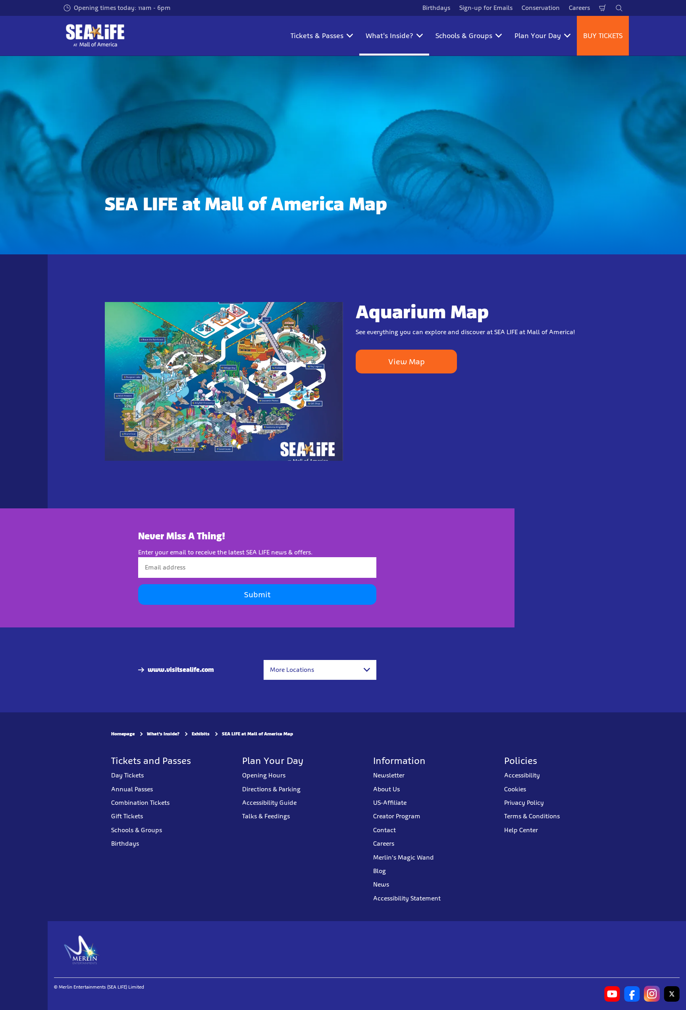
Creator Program (396, 816)
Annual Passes (132, 789)
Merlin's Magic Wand (403, 857)
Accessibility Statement (407, 898)
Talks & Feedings (266, 816)
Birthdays (436, 8)
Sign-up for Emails (486, 8)
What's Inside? (163, 734)
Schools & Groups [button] (463, 35)
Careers (579, 8)
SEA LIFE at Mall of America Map (257, 734)
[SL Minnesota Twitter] (672, 994)
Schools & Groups (136, 830)
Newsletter (389, 775)
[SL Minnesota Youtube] (612, 994)
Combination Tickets (140, 802)
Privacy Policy (524, 802)
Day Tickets (127, 775)
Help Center (521, 830)
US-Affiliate (390, 802)
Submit (257, 594)
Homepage (123, 734)
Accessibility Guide (269, 802)
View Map (406, 361)
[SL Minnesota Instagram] (652, 994)
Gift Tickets (127, 816)
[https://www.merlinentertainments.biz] (82, 949)
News (381, 884)
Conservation (541, 8)
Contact (384, 830)
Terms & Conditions (532, 816)
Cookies (515, 789)
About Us (386, 789)
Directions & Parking (271, 789)
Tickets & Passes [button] (317, 35)
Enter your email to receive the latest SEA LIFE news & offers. (225, 552)
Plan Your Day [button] (537, 35)
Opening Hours (263, 775)
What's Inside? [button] (389, 35)
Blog (379, 871)
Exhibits (201, 734)
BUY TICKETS (602, 35)
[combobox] (320, 670)
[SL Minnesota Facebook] (632, 994)
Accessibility (522, 775)
